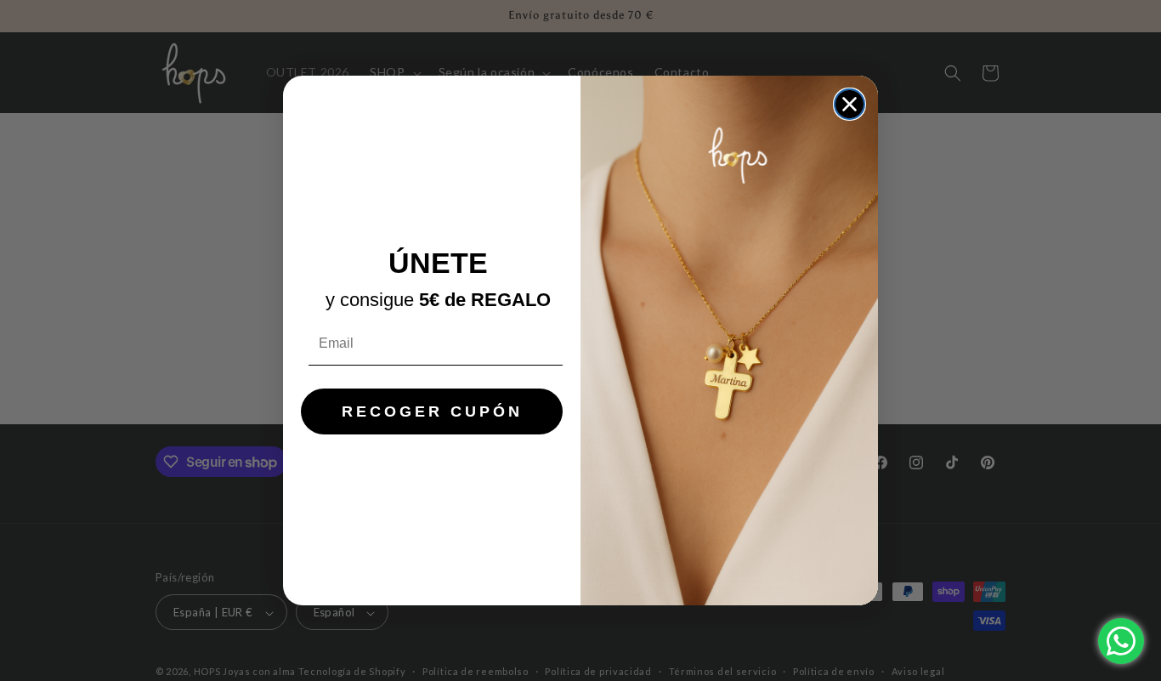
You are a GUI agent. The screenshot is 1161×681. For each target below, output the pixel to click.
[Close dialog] (849, 104)
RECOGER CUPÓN (432, 411)
